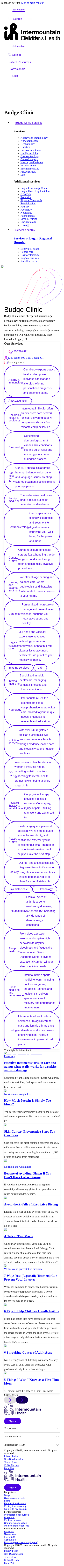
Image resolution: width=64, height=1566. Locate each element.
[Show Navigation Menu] (29, 19)
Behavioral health (29, 248)
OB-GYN (25, 194)
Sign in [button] (16, 54)
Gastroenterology (29, 156)
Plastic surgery (28, 171)
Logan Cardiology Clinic (33, 188)
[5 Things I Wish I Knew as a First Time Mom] (32, 1373)
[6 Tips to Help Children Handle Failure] (32, 1304)
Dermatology (27, 143)
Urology (25, 225)
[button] (12, 1421)
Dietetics (25, 147)
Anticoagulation (29, 140)
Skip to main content (32, 2)
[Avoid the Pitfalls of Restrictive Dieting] (32, 1197)
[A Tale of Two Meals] (32, 1229)
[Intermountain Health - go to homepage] (22, 1413)
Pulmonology (27, 215)
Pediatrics (25, 197)
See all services (28, 261)
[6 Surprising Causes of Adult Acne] (32, 1345)
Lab (22, 174)
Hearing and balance (31, 162)
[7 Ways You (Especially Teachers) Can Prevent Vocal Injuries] (32, 1266)
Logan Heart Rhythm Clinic (35, 191)
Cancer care (26, 251)
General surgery (29, 159)
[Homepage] (32, 32)
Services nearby (25, 230)
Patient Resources (20, 62)
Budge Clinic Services (28, 122)
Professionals (17, 69)
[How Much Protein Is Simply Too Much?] (32, 1091)
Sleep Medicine (28, 218)
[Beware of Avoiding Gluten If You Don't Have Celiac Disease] (32, 1162)
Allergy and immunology (34, 137)
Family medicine (29, 153)
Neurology (26, 212)
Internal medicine (29, 168)
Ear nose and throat (30, 150)
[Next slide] (22, 1400)
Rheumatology (28, 221)
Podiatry (25, 206)
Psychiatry (26, 209)
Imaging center (28, 165)
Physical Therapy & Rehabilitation (31, 202)
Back (15, 75)
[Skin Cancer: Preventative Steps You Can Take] (32, 1125)
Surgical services (29, 258)
